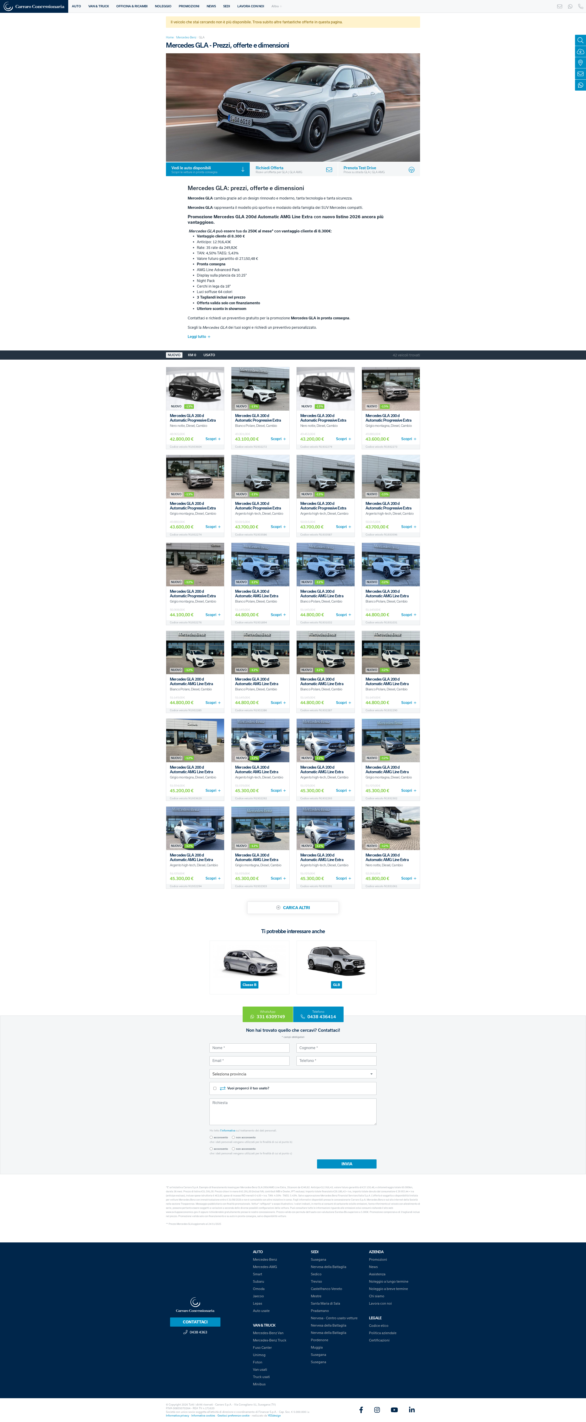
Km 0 (192, 355)
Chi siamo (376, 1296)
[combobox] (293, 1073)
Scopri (211, 439)
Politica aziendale (382, 1333)
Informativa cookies (203, 1415)
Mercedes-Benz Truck (269, 1340)
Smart (257, 1274)
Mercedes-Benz (186, 37)
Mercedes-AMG (265, 1267)
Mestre (316, 1296)
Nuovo (174, 355)
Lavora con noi (380, 1303)
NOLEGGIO (163, 6)
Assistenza (377, 1274)
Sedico (316, 1274)
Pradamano (320, 1311)
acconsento (221, 1137)
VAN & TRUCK (98, 6)
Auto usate (261, 1311)
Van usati (260, 1369)
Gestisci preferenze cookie (233, 1415)
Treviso (316, 1281)
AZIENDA (376, 1252)
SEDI (226, 6)
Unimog (259, 1355)
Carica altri (296, 908)
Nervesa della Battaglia (328, 1267)
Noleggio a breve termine (388, 1289)
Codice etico (378, 1326)
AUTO (76, 6)
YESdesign (274, 1415)
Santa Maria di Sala (325, 1303)
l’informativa (227, 1130)
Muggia (317, 1347)
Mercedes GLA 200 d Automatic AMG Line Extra (256, 593)
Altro (275, 6)
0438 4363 (198, 1332)
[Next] (412, 107)
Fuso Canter (262, 1347)
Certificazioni (379, 1340)
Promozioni (378, 1259)
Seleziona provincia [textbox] (229, 1074)
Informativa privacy (177, 1415)
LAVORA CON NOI (250, 6)
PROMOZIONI (189, 6)
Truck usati (261, 1377)
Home (170, 37)
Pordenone (319, 1340)
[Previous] (174, 107)
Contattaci (195, 1322)
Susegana (318, 1259)
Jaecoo (258, 1296)
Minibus (259, 1384)
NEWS (211, 6)
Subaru (258, 1281)
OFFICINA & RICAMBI (132, 6)
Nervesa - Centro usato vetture (334, 1318)
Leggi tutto (197, 337)
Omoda (259, 1289)
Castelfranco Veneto (326, 1289)
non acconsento (246, 1137)
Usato (209, 355)
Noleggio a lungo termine (388, 1281)
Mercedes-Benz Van (268, 1333)
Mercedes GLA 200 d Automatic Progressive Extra (193, 418)
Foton (257, 1362)
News (373, 1267)
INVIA (347, 1164)
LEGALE (375, 1318)
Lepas (257, 1303)
